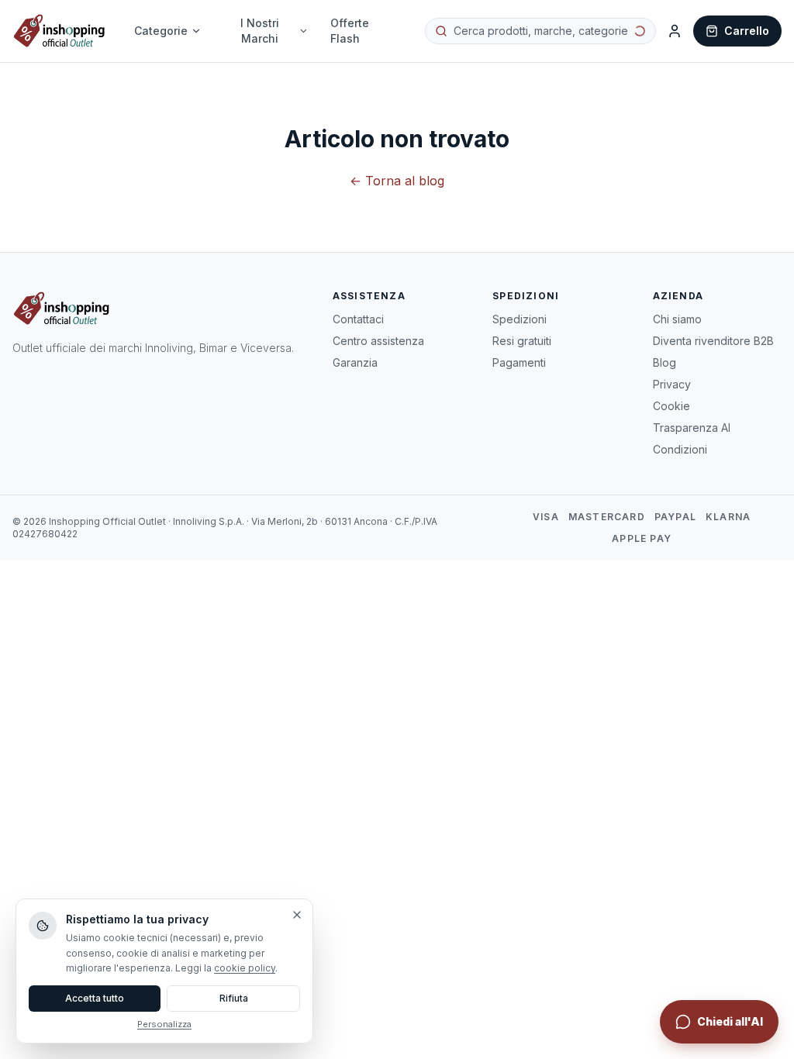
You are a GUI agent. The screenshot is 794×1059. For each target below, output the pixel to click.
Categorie (161, 30)
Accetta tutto (94, 998)
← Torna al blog (397, 180)
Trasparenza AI (691, 427)
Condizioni (680, 449)
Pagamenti (519, 362)
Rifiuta (233, 998)
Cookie (671, 405)
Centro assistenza (378, 340)
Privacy (672, 384)
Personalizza (164, 1024)
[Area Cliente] (674, 31)
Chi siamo (677, 319)
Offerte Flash (349, 30)
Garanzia (355, 362)
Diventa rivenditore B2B (713, 340)
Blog (664, 362)
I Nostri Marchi (259, 30)
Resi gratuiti (521, 340)
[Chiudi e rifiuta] (297, 914)
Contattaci (358, 319)
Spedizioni (519, 319)
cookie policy (244, 968)
